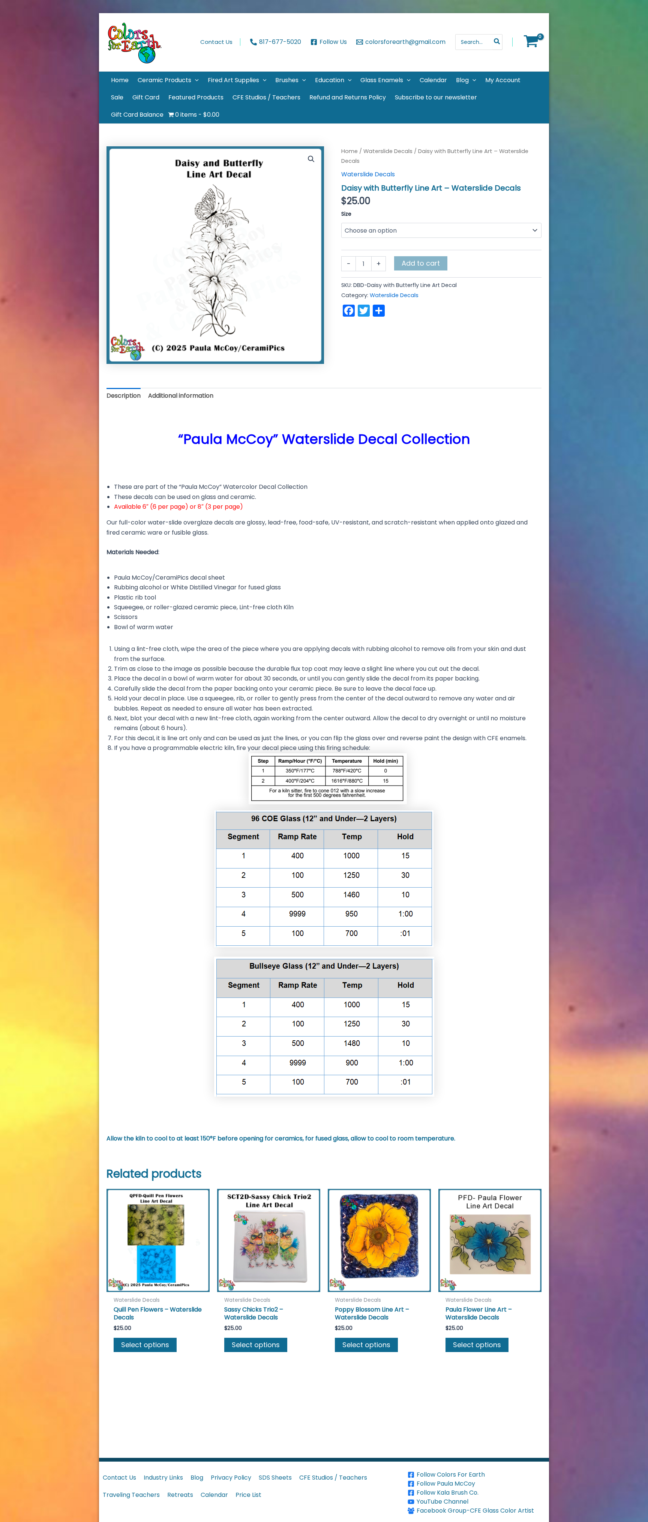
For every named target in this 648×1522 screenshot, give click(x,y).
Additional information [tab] (180, 395)
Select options (145, 1344)
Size (346, 214)
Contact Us (119, 1477)
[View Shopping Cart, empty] (531, 42)
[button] (195, 80)
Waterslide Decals (387, 151)
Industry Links (163, 1477)
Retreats (180, 1494)
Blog (196, 1477)
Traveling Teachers (131, 1494)
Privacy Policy (231, 1477)
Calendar (214, 1494)
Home (349, 151)
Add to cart (421, 263)
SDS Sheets (275, 1477)
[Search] (497, 42)
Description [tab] (123, 395)
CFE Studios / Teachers (333, 1477)
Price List (248, 1494)
